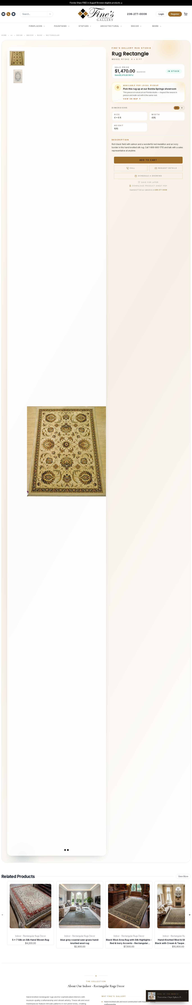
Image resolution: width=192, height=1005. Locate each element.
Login (161, 14)
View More (183, 876)
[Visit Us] (14, 14)
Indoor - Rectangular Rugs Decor (30, 936)
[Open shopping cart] (185, 14)
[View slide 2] (68, 850)
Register (175, 14)
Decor (19, 35)
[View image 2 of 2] (17, 76)
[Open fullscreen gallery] (66, 451)
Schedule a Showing (150, 176)
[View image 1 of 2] (17, 58)
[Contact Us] (3, 14)
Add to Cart (148, 160)
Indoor (29, 35)
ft (177, 108)
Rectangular (52, 35)
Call (132, 168)
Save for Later (149, 182)
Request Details (167, 168)
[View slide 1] (65, 850)
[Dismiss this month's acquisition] (186, 992)
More (155, 26)
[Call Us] (8, 14)
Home (4, 35)
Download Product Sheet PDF (149, 186)
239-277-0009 (161, 190)
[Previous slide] (31, 451)
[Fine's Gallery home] (96, 14)
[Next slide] (101, 451)
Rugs (39, 35)
